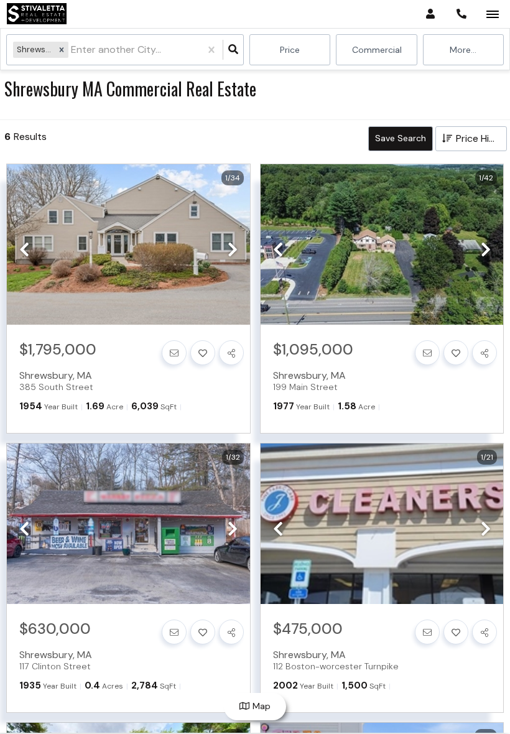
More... (463, 49)
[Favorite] (202, 352)
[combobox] (72, 50)
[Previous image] (24, 250)
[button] (61, 49)
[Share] (231, 352)
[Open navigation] (492, 15)
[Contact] (174, 352)
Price (290, 49)
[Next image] (232, 250)
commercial (377, 49)
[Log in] (430, 14)
